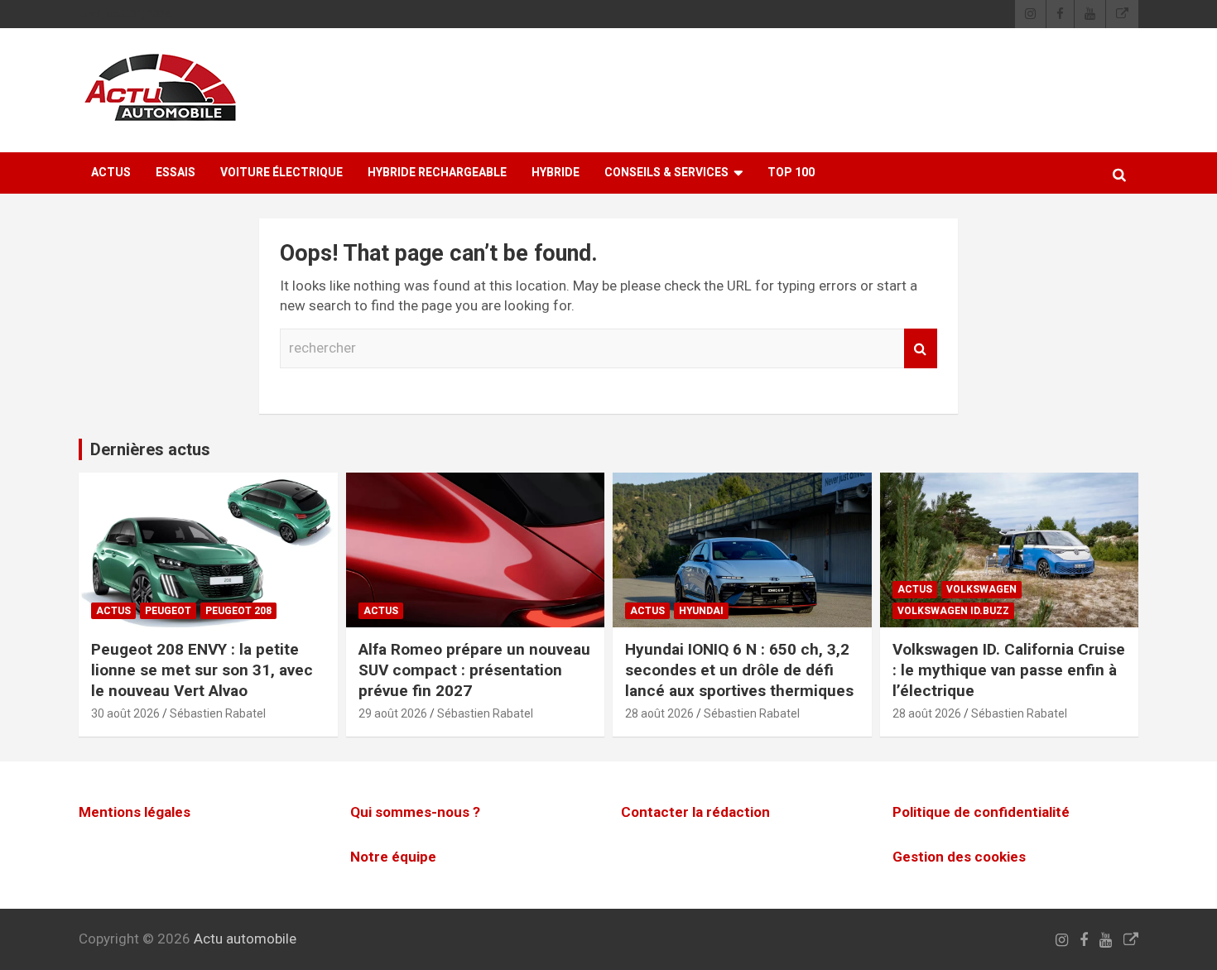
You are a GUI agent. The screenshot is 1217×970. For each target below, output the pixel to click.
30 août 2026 (125, 713)
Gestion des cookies (959, 856)
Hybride (556, 172)
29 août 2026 (392, 713)
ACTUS (111, 172)
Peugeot (168, 611)
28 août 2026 (659, 713)
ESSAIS (175, 172)
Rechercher (920, 348)
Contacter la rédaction (695, 812)
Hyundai (701, 611)
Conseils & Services (666, 172)
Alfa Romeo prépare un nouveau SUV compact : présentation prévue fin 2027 (474, 669)
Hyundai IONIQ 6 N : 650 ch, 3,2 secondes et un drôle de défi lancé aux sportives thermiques (739, 669)
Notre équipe (393, 856)
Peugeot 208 (238, 611)
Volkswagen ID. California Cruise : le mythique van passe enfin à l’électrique (1008, 669)
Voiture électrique (281, 172)
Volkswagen (981, 589)
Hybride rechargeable (437, 172)
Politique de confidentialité (981, 812)
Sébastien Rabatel (218, 713)
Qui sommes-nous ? (415, 812)
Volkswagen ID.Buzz (953, 611)
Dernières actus (150, 449)
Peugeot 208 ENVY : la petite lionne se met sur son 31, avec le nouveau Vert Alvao (202, 669)
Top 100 (791, 172)
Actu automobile (245, 938)
